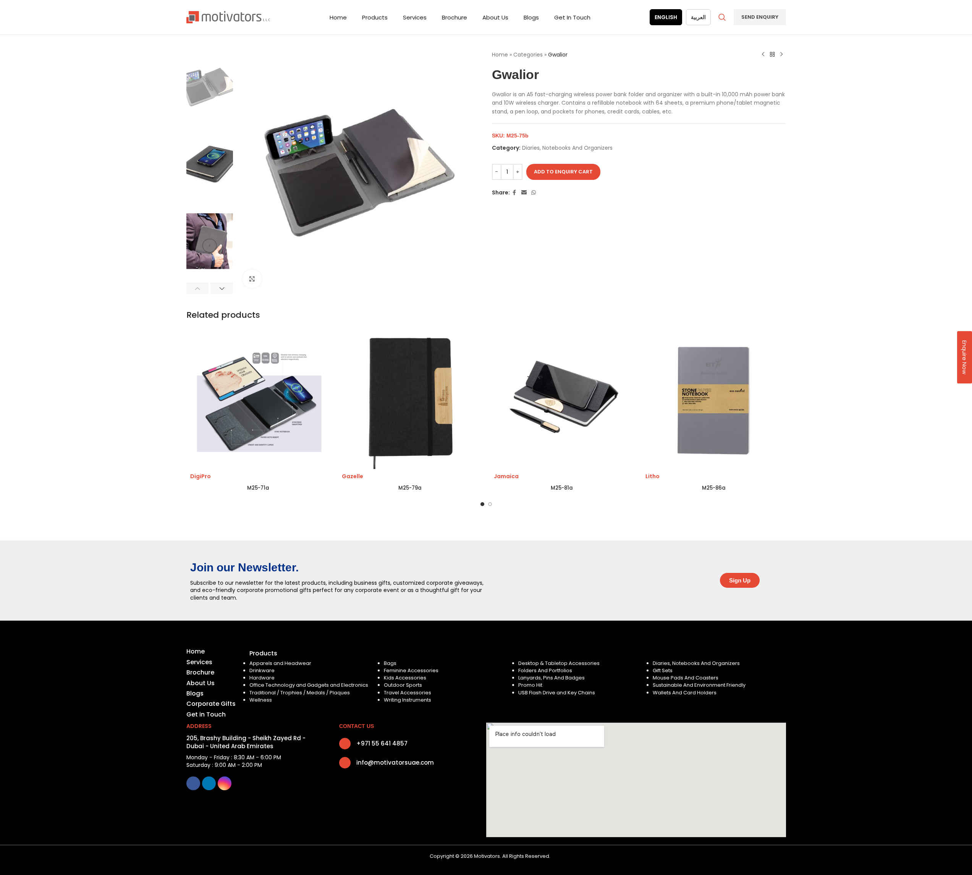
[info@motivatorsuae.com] (345, 762)
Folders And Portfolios (545, 670)
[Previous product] (763, 54)
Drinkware (262, 670)
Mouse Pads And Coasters (685, 677)
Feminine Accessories (411, 670)
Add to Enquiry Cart (563, 171)
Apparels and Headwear (280, 663)
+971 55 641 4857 (382, 743)
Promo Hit (530, 685)
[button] (197, 288)
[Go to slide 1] (482, 504)
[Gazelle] (410, 401)
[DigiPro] (258, 401)
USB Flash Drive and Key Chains (556, 692)
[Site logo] (228, 17)
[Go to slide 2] (490, 504)
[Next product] (781, 54)
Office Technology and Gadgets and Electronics (308, 685)
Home (500, 54)
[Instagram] (224, 783)
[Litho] (713, 401)
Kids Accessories (405, 677)
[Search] (722, 17)
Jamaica (506, 476)
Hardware (262, 677)
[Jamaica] (562, 401)
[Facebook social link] (514, 193)
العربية (698, 17)
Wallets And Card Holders (684, 692)
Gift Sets (663, 670)
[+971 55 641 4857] (345, 743)
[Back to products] (772, 54)
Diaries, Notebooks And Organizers (567, 148)
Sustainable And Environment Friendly (699, 685)
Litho (652, 476)
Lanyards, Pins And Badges (551, 677)
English (666, 17)
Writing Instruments (407, 700)
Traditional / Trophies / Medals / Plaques (299, 692)
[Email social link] (524, 193)
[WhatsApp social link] (533, 193)
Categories (528, 54)
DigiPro (200, 476)
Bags (390, 663)
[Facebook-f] (193, 783)
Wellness (260, 700)
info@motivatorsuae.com (395, 763)
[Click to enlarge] (252, 278)
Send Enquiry (759, 17)
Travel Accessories (407, 692)
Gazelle (352, 476)
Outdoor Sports (403, 685)
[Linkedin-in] (209, 783)
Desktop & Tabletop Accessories (559, 663)
